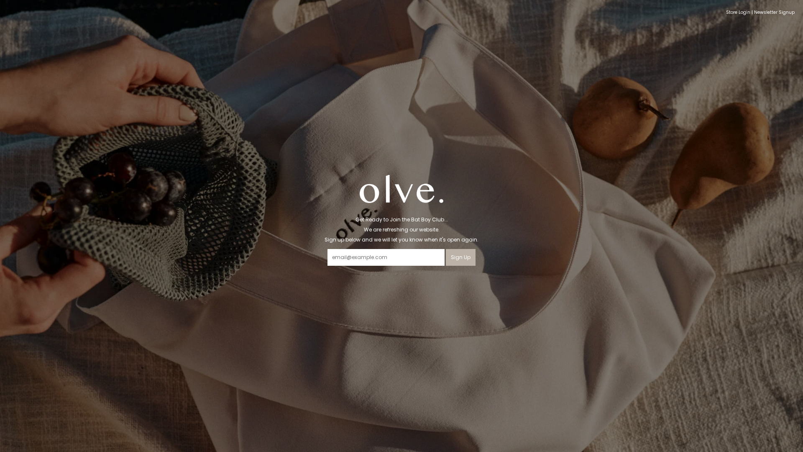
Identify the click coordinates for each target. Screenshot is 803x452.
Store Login (738, 12)
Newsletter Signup (774, 12)
